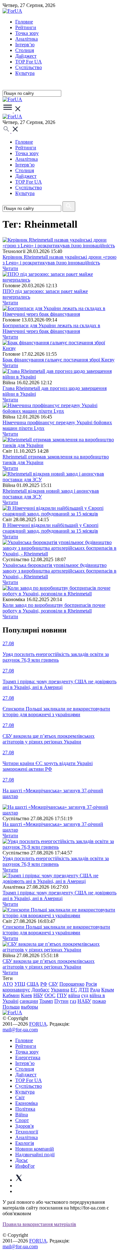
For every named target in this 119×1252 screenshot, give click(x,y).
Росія (91, 984)
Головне (24, 21)
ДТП (83, 989)
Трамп (46, 1001)
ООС (50, 995)
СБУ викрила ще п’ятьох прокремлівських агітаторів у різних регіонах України (49, 964)
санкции (29, 1001)
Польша (11, 1006)
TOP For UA (28, 61)
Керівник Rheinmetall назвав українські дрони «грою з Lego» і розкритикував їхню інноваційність (59, 259)
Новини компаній (34, 1148)
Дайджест (25, 56)
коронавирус (16, 989)
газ (73, 1001)
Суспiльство (28, 67)
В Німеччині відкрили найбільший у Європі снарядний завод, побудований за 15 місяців (50, 528)
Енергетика (27, 1057)
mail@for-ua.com (20, 1029)
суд (84, 995)
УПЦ (19, 984)
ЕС (73, 989)
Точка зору (27, 33)
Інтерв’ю (25, 44)
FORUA (38, 1024)
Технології (26, 1131)
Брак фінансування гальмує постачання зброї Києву (59, 359)
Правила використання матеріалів (39, 1224)
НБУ (38, 995)
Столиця (24, 50)
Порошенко (71, 984)
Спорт (22, 1120)
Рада (95, 989)
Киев (26, 995)
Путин (61, 1001)
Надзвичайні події (35, 1154)
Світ (20, 1097)
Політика (25, 1109)
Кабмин (11, 995)
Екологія (24, 1143)
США (33, 984)
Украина (60, 989)
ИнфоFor (25, 1166)
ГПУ (62, 995)
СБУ (53, 984)
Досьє (21, 1160)
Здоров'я (24, 1126)
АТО (8, 984)
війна (74, 995)
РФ (43, 984)
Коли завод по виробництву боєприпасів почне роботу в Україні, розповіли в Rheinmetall (54, 607)
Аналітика (26, 39)
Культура (25, 73)
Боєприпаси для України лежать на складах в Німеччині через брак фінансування (51, 328)
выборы (29, 1006)
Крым (107, 989)
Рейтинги (25, 27)
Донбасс (40, 989)
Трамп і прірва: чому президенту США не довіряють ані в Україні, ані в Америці (59, 895)
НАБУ (84, 1001)
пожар (99, 1001)
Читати (10, 268)
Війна (21, 1114)
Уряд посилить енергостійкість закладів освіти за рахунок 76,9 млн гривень (56, 861)
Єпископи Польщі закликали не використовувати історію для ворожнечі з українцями (56, 929)
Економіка (26, 1103)
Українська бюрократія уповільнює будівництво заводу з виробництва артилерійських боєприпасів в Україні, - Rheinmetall (59, 570)
